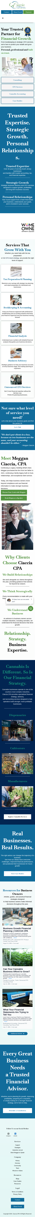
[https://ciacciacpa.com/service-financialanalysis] (17, 328)
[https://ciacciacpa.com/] (17, 1125)
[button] (2, 18)
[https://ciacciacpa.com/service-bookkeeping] (17, 300)
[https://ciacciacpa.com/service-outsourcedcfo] (17, 379)
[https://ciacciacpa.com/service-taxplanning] (17, 271)
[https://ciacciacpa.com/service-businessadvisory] (17, 353)
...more (15, 937)
